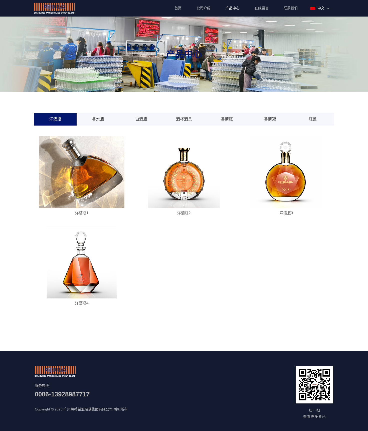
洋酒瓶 (55, 119)
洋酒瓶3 (286, 213)
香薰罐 (270, 119)
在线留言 (262, 8)
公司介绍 (204, 8)
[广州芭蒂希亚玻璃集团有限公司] (54, 13)
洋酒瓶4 (81, 303)
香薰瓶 (227, 119)
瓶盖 (313, 119)
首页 (177, 8)
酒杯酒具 (184, 119)
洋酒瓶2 (184, 213)
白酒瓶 (141, 119)
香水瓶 (98, 119)
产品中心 (233, 8)
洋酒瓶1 (81, 213)
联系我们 (291, 8)
